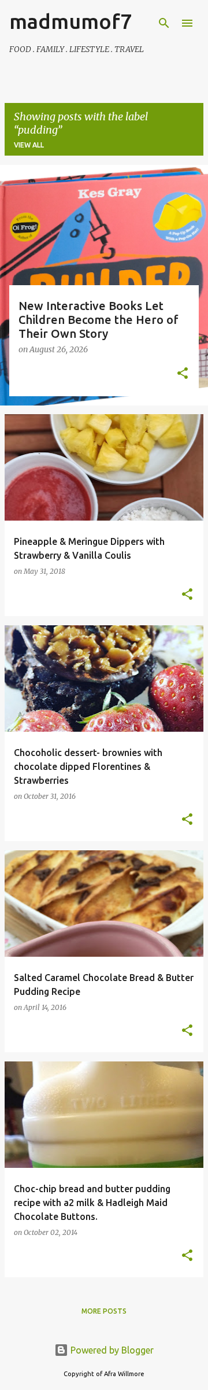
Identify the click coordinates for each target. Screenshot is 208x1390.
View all (29, 145)
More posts (104, 1311)
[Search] (164, 23)
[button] (183, 374)
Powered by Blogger (111, 1350)
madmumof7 (70, 21)
